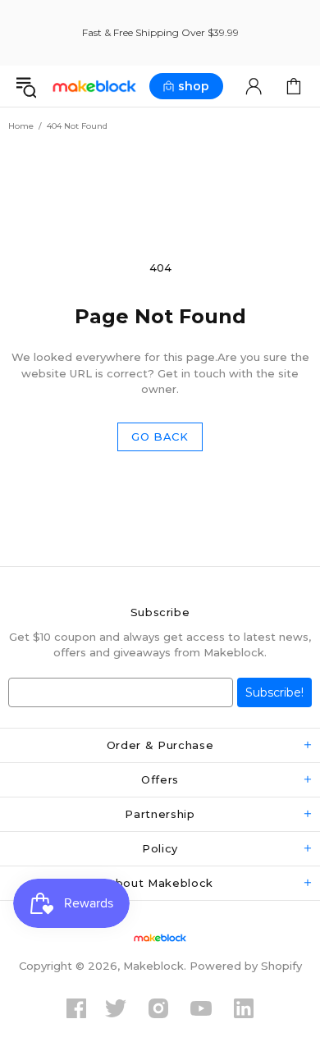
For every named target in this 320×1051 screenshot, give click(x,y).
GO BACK (160, 436)
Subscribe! (274, 692)
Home (21, 126)
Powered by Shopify (246, 965)
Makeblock (94, 87)
